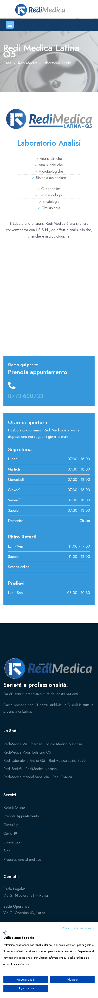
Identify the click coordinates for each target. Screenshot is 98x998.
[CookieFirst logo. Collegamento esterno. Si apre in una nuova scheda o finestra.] (5, 933)
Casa (7, 63)
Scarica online (18, 567)
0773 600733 (26, 396)
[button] (10, 25)
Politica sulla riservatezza (78, 928)
